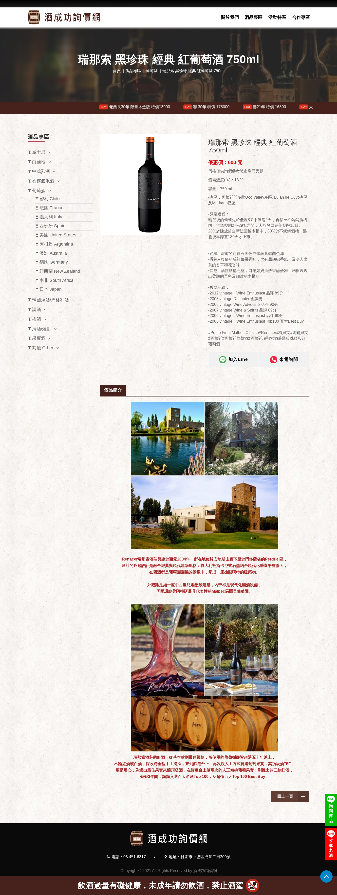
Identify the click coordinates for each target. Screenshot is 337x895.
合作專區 (301, 17)
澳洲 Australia (53, 253)
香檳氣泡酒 (43, 181)
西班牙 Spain (52, 225)
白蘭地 (38, 161)
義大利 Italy (50, 216)
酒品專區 (253, 17)
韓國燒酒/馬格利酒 (50, 299)
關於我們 (230, 17)
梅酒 (36, 319)
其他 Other (42, 347)
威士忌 (38, 152)
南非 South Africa (56, 280)
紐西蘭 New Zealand (59, 271)
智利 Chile (49, 198)
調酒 (36, 309)
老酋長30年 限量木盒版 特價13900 (62, 107)
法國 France (51, 207)
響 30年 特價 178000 (134, 107)
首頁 (117, 71)
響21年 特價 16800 (193, 107)
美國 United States (57, 234)
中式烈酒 (41, 171)
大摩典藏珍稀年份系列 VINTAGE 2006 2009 (271, 107)
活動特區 (277, 17)
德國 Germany (53, 262)
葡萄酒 (152, 71)
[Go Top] (326, 876)
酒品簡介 (113, 390)
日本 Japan (50, 289)
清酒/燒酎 (41, 328)
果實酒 (38, 338)
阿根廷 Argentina (56, 244)
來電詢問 (288, 359)
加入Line (238, 359)
